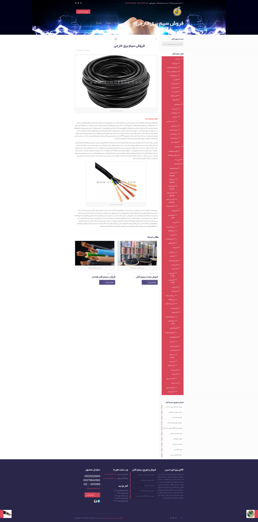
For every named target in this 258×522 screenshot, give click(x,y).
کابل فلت (172, 256)
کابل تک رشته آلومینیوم (170, 194)
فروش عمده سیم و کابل (147, 276)
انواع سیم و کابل (177, 438)
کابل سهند (174, 91)
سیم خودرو (174, 125)
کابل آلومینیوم (173, 168)
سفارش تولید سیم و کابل (175, 412)
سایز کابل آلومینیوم (171, 180)
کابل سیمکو (174, 95)
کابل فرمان (174, 312)
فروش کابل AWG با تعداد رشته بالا (172, 428)
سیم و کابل (177, 146)
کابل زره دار (174, 264)
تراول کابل (171, 252)
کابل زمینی (174, 268)
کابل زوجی (174, 287)
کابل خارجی (174, 87)
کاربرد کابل (174, 383)
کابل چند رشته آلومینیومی (170, 200)
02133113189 (129, 3)
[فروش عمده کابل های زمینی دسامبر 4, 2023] (6, 514)
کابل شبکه (174, 291)
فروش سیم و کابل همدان (103, 276)
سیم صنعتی (177, 104)
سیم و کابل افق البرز (172, 67)
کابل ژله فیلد (170, 365)
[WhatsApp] (81, 3)
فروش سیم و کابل (172, 155)
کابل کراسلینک (170, 206)
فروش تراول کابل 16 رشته (174, 422)
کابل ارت (172, 234)
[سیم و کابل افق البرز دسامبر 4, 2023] (252, 514)
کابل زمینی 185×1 (171, 274)
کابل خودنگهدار (173, 260)
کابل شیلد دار (173, 308)
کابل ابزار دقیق (170, 387)
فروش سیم (174, 142)
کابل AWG (171, 299)
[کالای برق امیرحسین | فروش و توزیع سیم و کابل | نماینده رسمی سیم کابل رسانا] (177, 11)
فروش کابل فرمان (171, 322)
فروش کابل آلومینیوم (171, 187)
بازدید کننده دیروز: (122, 495)
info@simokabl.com (93, 488)
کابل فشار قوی (173, 327)
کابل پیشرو (174, 83)
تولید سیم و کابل (173, 151)
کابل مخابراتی (173, 350)
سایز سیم (174, 108)
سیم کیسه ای (173, 133)
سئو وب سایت (106, 518)
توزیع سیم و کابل (83, 11)
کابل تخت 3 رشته (177, 444)
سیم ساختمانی (173, 129)
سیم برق (175, 116)
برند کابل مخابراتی (171, 356)
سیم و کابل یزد (173, 75)
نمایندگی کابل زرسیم (176, 454)
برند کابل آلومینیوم (171, 174)
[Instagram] (78, 3)
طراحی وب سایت (117, 518)
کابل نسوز (174, 373)
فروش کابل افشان (171, 216)
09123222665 (141, 3)
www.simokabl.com (110, 474)
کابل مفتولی (171, 242)
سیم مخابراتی (173, 138)
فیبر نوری (171, 361)
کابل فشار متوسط (169, 332)
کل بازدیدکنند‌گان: (123, 500)
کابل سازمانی (170, 391)
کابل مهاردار (174, 369)
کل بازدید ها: (124, 498)
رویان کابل (174, 63)
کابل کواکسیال (173, 337)
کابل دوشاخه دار (169, 238)
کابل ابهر (175, 79)
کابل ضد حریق (170, 378)
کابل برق (175, 222)
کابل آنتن (171, 341)
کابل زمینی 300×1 (171, 281)
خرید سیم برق (170, 121)
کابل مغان (174, 99)
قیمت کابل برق (178, 449)
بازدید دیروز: (124, 493)
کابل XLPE (171, 230)
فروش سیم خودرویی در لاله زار (173, 406)
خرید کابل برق (170, 226)
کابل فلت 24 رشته (177, 417)
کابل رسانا (177, 159)
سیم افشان (174, 112)
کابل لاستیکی (173, 346)
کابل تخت (174, 247)
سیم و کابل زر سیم (172, 71)
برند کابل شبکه (170, 295)
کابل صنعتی (177, 163)
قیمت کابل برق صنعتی (176, 433)
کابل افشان (174, 210)
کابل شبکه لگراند (169, 303)
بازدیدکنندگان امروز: (122, 490)
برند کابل (177, 58)
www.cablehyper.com (110, 478)
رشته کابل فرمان (169, 316)
